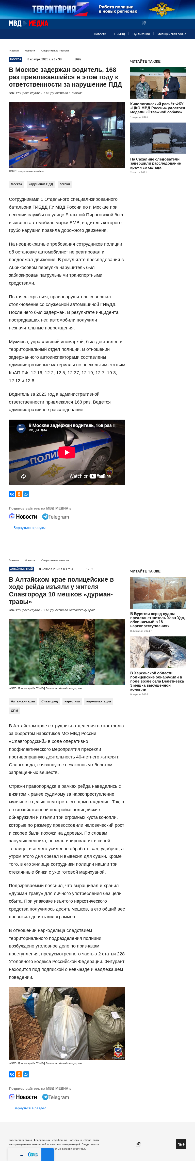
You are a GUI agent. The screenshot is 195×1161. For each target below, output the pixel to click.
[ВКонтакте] (12, 494)
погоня (65, 184)
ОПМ (14, 711)
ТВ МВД (119, 34)
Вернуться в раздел (29, 528)
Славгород (49, 701)
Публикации (141, 34)
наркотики (72, 701)
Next (119, 1024)
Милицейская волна (171, 34)
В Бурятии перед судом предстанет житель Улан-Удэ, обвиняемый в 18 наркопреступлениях (157, 619)
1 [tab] (65, 1054)
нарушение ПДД (41, 184)
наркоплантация (98, 701)
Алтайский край (23, 701)
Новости (100, 34)
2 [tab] (71, 1054)
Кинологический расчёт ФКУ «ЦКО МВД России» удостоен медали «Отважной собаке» (157, 108)
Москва (16, 184)
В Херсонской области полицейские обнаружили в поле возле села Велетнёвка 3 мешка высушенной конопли (157, 681)
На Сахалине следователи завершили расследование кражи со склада (155, 163)
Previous (15, 1024)
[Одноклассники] (19, 494)
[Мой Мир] (26, 494)
